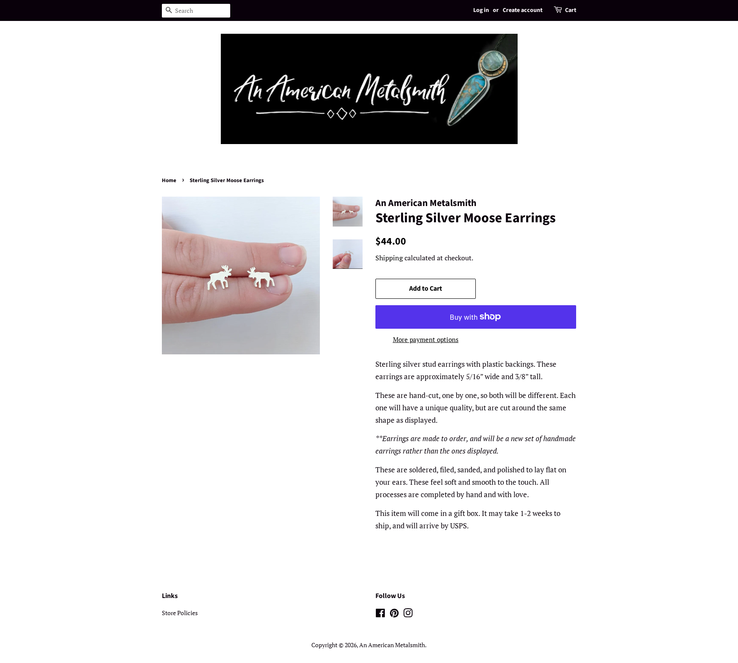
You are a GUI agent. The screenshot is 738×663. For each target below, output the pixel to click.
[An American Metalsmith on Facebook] (380, 614)
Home (169, 180)
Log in (481, 10)
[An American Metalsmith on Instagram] (408, 614)
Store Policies (180, 613)
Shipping (389, 257)
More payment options (426, 339)
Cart (570, 10)
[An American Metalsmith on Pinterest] (394, 614)
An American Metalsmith (392, 645)
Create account (522, 10)
